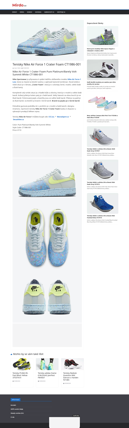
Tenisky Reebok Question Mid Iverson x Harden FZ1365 (70, 376)
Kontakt (13, 405)
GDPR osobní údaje (17, 409)
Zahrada (38, 12)
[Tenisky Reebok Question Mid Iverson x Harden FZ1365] (72, 359)
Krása (22, 12)
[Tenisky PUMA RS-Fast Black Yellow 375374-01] (22, 359)
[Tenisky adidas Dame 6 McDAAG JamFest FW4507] (47, 359)
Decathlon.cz (18, 119)
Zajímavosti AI (49, 12)
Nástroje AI (61, 12)
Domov (29, 12)
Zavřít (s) (76, 415)
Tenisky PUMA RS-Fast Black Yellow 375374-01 (20, 375)
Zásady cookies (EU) (17, 413)
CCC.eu (51, 117)
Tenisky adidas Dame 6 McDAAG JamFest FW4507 (47, 375)
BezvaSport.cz (63, 117)
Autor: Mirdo (17, 68)
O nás (12, 417)
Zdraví (14, 12)
